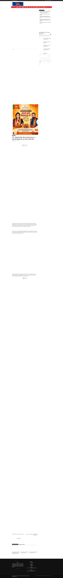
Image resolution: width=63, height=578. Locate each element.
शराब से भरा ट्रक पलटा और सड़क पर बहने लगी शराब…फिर (18, 534)
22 (48, 60)
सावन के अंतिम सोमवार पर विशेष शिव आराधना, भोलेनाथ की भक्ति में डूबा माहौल (45, 22)
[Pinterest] (16, 142)
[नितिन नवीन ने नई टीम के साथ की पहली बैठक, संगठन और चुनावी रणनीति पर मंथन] (25, 548)
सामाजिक (14, 135)
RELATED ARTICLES (15, 544)
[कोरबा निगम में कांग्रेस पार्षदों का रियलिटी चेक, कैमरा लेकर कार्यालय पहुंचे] (41, 39)
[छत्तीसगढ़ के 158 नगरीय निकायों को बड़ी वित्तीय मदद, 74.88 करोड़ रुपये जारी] (33, 548)
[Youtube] (19, 568)
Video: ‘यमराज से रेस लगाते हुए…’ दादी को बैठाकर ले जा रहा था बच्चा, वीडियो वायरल (31, 534)
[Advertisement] (24, 229)
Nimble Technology (14, 576)
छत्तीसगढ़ (12, 135)
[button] (46, 7)
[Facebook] (12, 142)
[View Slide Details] (25, 282)
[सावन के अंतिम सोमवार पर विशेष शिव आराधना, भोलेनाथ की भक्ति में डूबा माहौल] (41, 50)
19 (43, 60)
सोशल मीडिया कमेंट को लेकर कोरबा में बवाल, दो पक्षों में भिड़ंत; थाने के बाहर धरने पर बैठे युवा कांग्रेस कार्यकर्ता (45, 12)
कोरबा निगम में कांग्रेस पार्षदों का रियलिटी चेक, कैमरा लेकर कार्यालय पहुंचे (45, 14)
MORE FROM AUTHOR (21, 544)
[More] (19, 142)
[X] (14, 142)
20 (45, 60)
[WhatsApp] (18, 142)
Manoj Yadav (14, 140)
